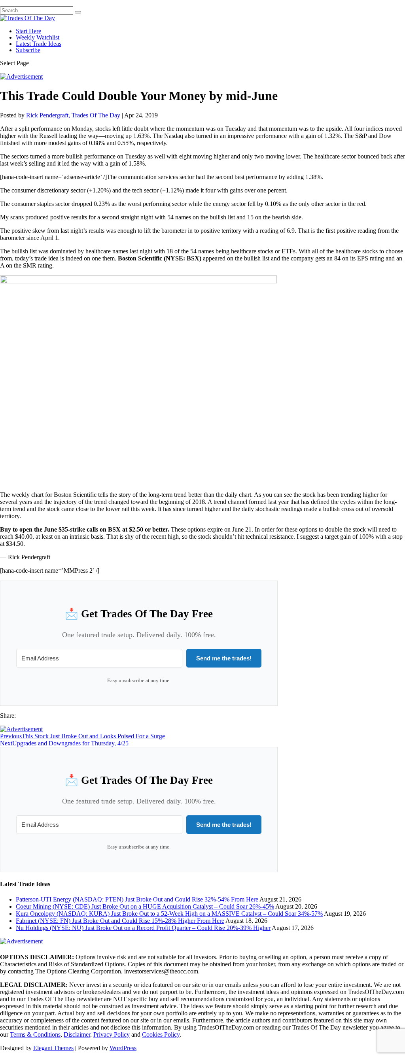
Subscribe (28, 50)
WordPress (123, 1048)
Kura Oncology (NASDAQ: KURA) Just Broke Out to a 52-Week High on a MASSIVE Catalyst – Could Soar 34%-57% (169, 913)
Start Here (28, 31)
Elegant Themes (53, 1048)
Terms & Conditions (35, 1034)
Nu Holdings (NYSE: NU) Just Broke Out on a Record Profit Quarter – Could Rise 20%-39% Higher (143, 927)
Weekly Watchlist (37, 37)
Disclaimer (77, 1034)
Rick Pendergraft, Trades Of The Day (73, 115)
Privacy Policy (111, 1034)
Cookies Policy (161, 1034)
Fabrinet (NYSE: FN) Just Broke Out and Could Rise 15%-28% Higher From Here (120, 920)
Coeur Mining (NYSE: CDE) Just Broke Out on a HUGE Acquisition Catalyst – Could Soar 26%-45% (145, 906)
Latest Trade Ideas (38, 43)
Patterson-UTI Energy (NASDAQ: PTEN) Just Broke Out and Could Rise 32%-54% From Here (137, 899)
